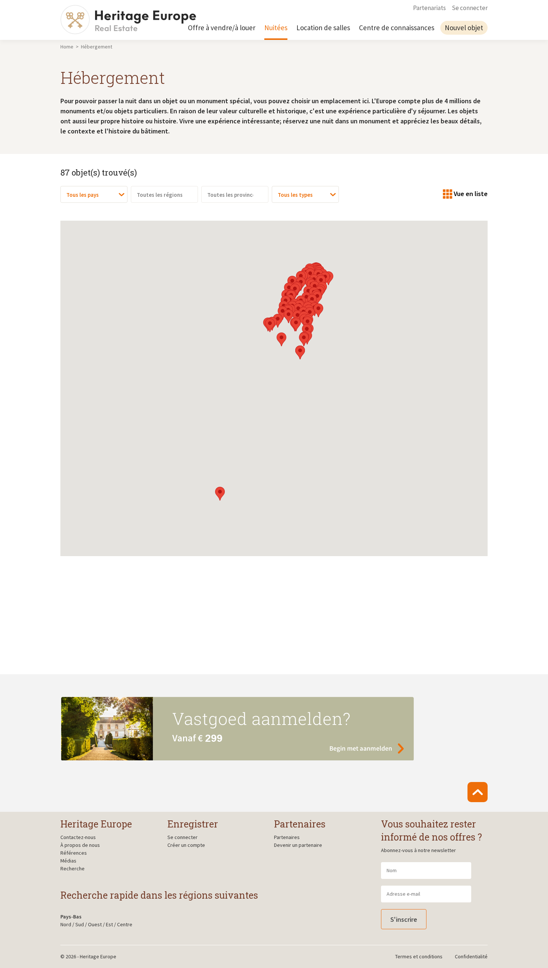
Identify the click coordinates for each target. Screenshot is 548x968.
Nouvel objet (464, 27)
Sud (79, 924)
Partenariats (429, 8)
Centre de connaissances (396, 27)
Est (109, 924)
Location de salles (323, 27)
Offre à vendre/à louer (221, 27)
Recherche (72, 868)
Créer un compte (186, 845)
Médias (68, 860)
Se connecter (470, 8)
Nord (65, 924)
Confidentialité (471, 956)
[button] (220, 494)
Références (73, 852)
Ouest (95, 924)
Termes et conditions (419, 956)
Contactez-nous (78, 837)
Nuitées (275, 27)
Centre (124, 924)
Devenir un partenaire (298, 845)
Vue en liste (471, 193)
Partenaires (287, 837)
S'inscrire (403, 919)
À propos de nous (80, 845)
